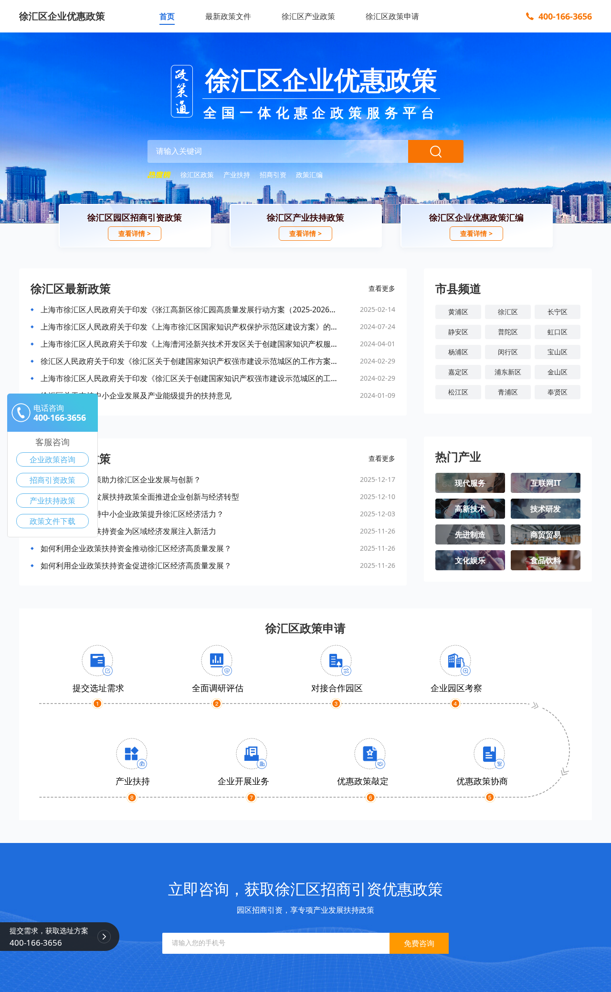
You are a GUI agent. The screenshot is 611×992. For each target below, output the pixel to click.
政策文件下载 (52, 521)
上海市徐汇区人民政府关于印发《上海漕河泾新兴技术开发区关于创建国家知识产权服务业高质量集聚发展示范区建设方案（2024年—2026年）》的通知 (189, 344)
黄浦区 (458, 311)
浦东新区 (508, 371)
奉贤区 (558, 391)
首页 (167, 16)
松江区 (458, 391)
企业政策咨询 (52, 459)
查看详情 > (134, 233)
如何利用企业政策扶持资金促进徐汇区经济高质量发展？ (136, 565)
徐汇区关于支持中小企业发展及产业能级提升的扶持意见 (136, 395)
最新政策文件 (228, 16)
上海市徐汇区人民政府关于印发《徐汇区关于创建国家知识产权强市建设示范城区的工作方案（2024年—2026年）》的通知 (189, 378)
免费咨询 (419, 943)
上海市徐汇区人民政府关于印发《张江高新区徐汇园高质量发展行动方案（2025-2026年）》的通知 (189, 309)
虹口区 (558, 331)
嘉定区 (458, 371)
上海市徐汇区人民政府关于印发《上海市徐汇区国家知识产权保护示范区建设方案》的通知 (189, 326)
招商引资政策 (52, 480)
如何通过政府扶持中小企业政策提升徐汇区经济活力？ (132, 514)
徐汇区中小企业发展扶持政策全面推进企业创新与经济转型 (140, 496)
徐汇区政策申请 (392, 16)
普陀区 (508, 331)
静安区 (458, 331)
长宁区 (558, 311)
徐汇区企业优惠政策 (62, 16)
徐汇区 (508, 311)
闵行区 (508, 351)
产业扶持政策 (52, 500)
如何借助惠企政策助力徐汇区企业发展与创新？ (121, 479)
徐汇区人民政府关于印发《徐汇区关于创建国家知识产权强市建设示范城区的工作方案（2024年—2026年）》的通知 (189, 361)
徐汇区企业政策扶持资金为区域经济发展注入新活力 (128, 531)
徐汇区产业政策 (308, 16)
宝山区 (558, 351)
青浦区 (508, 391)
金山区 (558, 371)
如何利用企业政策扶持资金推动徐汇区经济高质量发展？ (136, 548)
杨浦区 (458, 351)
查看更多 (382, 288)
